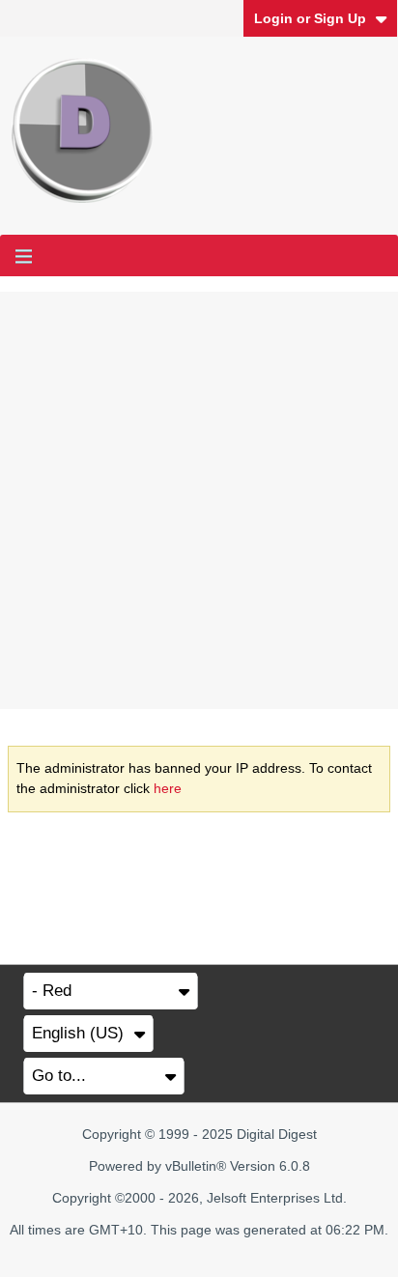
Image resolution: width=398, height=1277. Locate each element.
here (168, 788)
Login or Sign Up (310, 18)
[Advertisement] (199, 500)
